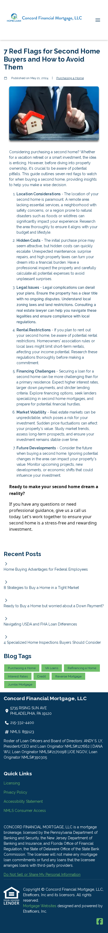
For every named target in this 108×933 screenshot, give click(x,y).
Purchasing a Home (70, 78)
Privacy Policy (15, 792)
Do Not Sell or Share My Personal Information (42, 874)
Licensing (12, 783)
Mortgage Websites (40, 906)
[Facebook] (99, 922)
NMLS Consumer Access (25, 810)
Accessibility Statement (23, 801)
